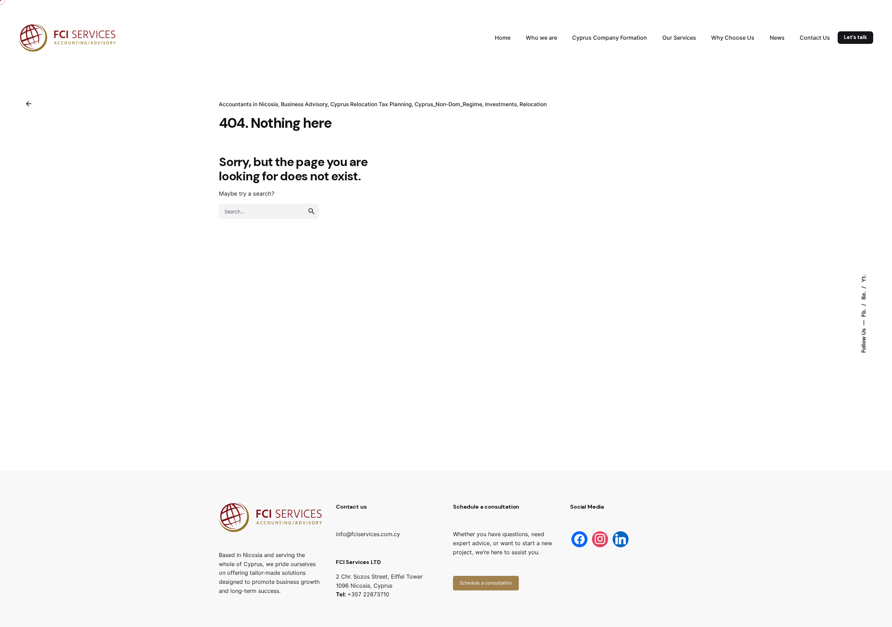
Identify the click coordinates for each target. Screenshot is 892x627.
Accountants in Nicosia (248, 104)
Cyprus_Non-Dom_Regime (448, 104)
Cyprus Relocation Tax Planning (371, 104)
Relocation (533, 104)
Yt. (863, 278)
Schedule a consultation (486, 583)
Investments (501, 104)
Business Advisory (304, 104)
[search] (311, 211)
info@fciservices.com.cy (368, 534)
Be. (863, 294)
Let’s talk (855, 37)
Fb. (863, 312)
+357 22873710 (368, 594)
